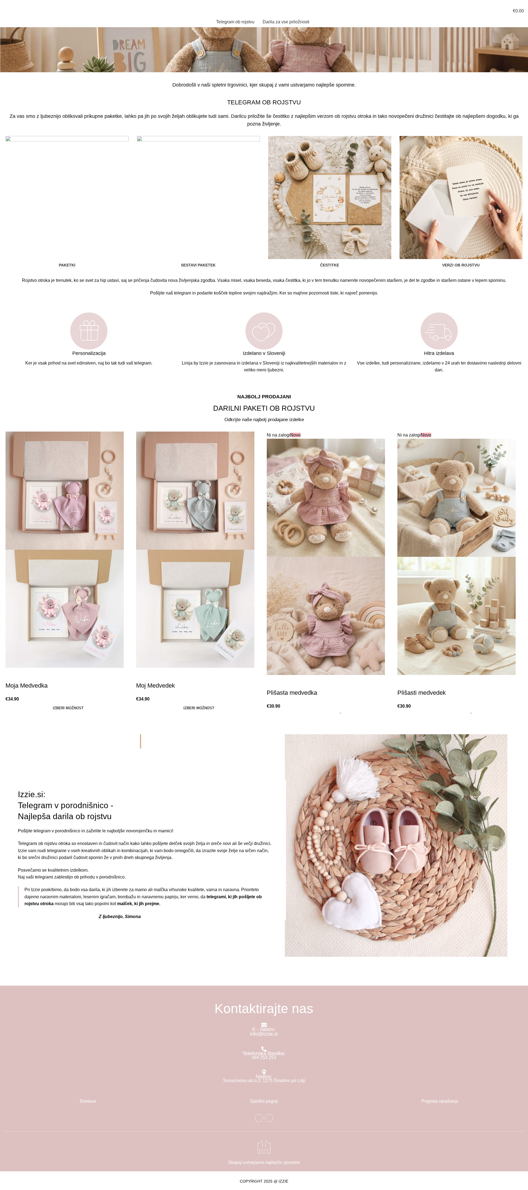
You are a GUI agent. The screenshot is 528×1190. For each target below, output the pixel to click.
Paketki (67, 265)
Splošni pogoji (264, 1101)
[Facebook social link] (259, 1118)
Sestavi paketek (198, 265)
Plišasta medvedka (292, 692)
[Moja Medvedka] (65, 490)
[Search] (6, 10)
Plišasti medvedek (421, 692)
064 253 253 (16, 2)
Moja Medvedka (27, 685)
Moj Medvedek (155, 685)
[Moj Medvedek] (195, 490)
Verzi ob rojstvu (461, 265)
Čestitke (329, 265)
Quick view (12, 675)
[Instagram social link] (269, 1118)
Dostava (88, 1101)
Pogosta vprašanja (440, 1101)
